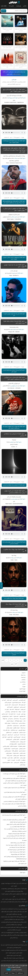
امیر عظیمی (16, 707)
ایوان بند (7, 709)
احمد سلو (12, 709)
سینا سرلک (23, 728)
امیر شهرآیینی (14, 386)
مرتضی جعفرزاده (21, 746)
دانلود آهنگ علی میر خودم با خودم (17, 852)
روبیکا (13, 973)
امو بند (23, 712)
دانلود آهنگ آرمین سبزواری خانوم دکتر (16, 850)
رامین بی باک (22, 719)
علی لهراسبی (15, 732)
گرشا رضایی (22, 739)
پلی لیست (18, 6)
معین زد (13, 760)
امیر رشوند (23, 709)
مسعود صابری (22, 751)
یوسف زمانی (22, 765)
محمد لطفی (16, 758)
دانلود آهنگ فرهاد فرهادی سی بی (17, 826)
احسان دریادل (15, 705)
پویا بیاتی (23, 714)
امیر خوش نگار (22, 705)
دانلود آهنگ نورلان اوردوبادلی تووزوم (16, 833)
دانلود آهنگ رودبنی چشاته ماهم (18, 843)
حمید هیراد (15, 716)
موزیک (23, 686)
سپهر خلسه (10, 98)
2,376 (3, 660)
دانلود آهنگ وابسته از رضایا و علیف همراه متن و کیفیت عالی (14, 371)
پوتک (12, 558)
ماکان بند (18, 760)
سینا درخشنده (14, 723)
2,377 (16, 664)
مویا (14, 273)
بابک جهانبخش (14, 712)
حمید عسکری (5, 714)
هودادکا (15, 98)
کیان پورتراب (22, 742)
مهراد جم (4, 758)
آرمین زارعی (15, 700)
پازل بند (18, 714)
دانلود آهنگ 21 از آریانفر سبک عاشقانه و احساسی (14, 485)
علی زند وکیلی (22, 732)
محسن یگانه (9, 755)
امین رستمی (22, 707)
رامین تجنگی (14, 217)
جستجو (3, 11)
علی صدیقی (10, 735)
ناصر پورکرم (22, 762)
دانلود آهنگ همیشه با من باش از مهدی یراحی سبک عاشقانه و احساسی (15, 492)
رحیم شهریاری (5, 716)
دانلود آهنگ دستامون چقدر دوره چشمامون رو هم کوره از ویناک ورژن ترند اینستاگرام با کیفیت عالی (14, 150)
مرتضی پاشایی (6, 746)
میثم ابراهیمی (7, 748)
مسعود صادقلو (13, 746)
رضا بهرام (5, 719)
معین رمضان (16, 755)
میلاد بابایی (10, 758)
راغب (24, 721)
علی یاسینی (16, 735)
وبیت (8, 969)
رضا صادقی (16, 719)
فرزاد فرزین (10, 737)
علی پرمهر (4, 735)
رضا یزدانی (10, 719)
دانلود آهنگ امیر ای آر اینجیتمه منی (17, 847)
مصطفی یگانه (15, 751)
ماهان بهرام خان (13, 744)
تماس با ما (11, 6)
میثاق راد (23, 760)
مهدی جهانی (9, 753)
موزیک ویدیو (22, 691)
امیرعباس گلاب (8, 702)
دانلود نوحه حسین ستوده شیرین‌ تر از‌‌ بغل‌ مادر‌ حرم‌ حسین (14, 961)
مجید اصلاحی (22, 753)
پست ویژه (23, 675)
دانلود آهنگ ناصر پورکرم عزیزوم (18, 854)
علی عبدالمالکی (14, 730)
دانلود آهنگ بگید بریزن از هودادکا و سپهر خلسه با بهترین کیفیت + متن (14, 90)
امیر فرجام (17, 709)
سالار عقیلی (9, 725)
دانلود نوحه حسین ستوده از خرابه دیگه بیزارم (14, 958)
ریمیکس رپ (22, 682)
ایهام (20, 712)
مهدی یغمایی (8, 751)
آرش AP (23, 702)
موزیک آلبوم (22, 689)
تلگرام (6, 973)
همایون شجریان (6, 762)
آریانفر (11, 442)
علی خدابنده (22, 735)
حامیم (11, 716)
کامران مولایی (16, 739)
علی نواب (23, 737)
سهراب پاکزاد (7, 723)
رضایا (15, 329)
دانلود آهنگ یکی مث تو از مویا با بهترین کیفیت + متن (14, 314)
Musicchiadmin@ (17, 74)
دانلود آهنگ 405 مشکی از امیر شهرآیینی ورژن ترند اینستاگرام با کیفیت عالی (14, 378)
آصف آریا (4, 700)
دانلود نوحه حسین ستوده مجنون (14, 955)
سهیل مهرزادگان (18, 721)
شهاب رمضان (9, 728)
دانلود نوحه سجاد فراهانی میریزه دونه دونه (15, 845)
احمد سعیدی (8, 705)
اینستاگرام (20, 973)
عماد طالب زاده (6, 730)
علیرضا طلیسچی (21, 730)
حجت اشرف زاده (12, 714)
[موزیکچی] (14, 2)
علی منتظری (9, 732)
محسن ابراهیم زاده (14, 742)
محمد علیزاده (16, 753)
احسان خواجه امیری (16, 702)
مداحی (24, 6)
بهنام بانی (7, 712)
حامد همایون (22, 716)
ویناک (16, 158)
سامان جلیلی (22, 725)
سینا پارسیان (16, 725)
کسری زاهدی (9, 739)
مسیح (9, 760)
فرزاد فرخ (4, 737)
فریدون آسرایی (17, 737)
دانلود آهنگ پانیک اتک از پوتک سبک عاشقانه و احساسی (15, 605)
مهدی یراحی (14, 499)
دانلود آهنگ (23, 98)
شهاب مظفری (16, 728)
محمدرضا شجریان (21, 744)
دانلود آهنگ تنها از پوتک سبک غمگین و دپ (14, 598)
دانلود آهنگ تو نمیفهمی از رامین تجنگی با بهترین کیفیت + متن (14, 258)
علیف (11, 329)
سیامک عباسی (22, 723)
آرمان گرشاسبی (22, 700)
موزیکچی (14, 79)
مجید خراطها (22, 755)
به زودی (23, 673)
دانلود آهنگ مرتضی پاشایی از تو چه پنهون (16, 824)
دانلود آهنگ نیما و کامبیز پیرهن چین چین (16, 836)
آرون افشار (9, 700)
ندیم (12, 762)
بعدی (12, 664)
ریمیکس (23, 679)
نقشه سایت (3, 6)
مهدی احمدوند (14, 748)
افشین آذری (10, 707)
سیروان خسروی (10, 721)
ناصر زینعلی (16, 762)
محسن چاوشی (22, 748)
